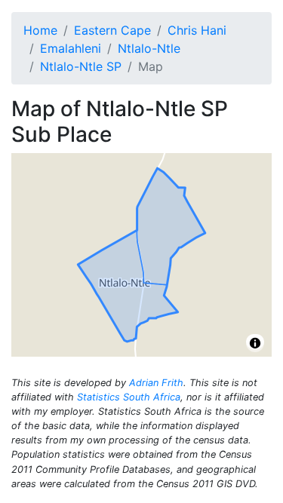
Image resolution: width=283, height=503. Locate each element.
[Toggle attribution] (255, 343)
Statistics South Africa (128, 397)
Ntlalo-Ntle (149, 48)
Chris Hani (197, 30)
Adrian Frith (156, 382)
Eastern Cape (112, 30)
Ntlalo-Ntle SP (81, 66)
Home (40, 30)
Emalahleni (70, 48)
